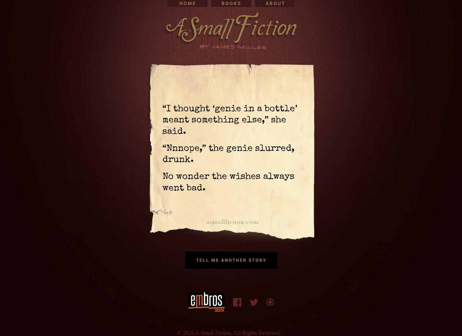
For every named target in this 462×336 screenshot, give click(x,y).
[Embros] (206, 302)
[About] (275, 3)
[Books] (231, 3)
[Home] (187, 3)
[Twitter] (254, 302)
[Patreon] (270, 302)
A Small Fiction (231, 31)
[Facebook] (237, 302)
